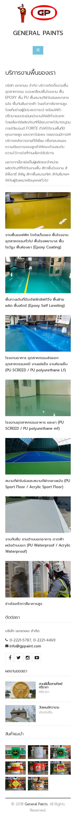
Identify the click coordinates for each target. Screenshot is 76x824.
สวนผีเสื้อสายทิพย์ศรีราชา (50, 685)
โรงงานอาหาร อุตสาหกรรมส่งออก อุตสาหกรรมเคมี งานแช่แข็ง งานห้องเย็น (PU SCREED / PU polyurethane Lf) (36, 364)
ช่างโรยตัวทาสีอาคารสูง (23, 603)
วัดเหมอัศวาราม (49, 707)
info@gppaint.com (25, 646)
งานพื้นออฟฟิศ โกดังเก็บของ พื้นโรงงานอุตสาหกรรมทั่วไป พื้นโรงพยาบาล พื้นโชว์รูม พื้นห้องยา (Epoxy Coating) (36, 241)
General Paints (36, 804)
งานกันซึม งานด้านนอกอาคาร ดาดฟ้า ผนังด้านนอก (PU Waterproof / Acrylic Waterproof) (37, 545)
